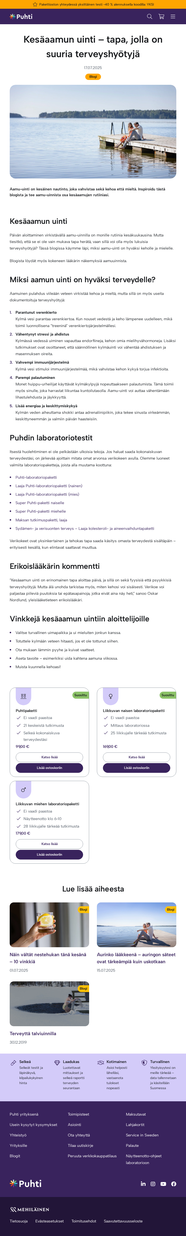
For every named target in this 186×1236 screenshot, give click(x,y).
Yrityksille (18, 1145)
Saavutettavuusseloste (123, 1221)
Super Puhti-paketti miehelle (41, 511)
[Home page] (21, 16)
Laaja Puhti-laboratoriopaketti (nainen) (49, 486)
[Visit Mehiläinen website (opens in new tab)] (29, 1209)
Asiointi (74, 1124)
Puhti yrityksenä (24, 1114)
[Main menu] (173, 16)
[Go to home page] (25, 1183)
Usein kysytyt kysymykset (33, 1124)
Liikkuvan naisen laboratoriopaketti (134, 710)
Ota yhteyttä (79, 1135)
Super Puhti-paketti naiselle (40, 503)
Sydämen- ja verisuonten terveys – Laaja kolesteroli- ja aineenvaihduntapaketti (85, 528)
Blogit (15, 1156)
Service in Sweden (142, 1135)
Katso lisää (49, 757)
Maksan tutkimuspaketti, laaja (41, 520)
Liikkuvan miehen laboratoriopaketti (47, 804)
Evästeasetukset (49, 1221)
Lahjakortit (135, 1124)
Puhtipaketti (26, 710)
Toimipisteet (78, 1114)
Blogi (93, 77)
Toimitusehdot (83, 1221)
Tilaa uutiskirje (80, 1145)
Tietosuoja (19, 1221)
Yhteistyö (18, 1135)
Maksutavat (136, 1114)
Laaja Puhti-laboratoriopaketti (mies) (47, 494)
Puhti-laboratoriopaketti (36, 477)
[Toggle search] (149, 16)
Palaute (132, 1145)
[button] (49, 768)
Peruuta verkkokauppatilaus (92, 1156)
